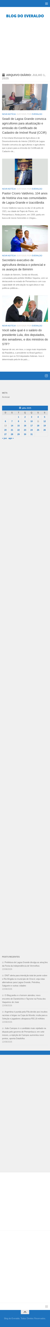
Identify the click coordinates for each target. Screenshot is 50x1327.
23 (25, 430)
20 (5, 430)
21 (12, 430)
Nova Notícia (9, 114)
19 (44, 425)
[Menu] (46, 3)
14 (12, 425)
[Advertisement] (25, 45)
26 (44, 430)
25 (38, 430)
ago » (11, 438)
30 (25, 434)
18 (38, 425)
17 (31, 425)
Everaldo (37, 114)
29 (18, 434)
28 (12, 434)
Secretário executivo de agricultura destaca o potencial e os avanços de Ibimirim (23, 264)
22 (18, 430)
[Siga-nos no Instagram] (46, 375)
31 (31, 434)
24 (31, 430)
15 (18, 425)
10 (31, 421)
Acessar (6, 397)
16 (25, 425)
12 (44, 421)
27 (5, 434)
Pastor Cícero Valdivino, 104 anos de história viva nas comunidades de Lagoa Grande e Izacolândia (25, 198)
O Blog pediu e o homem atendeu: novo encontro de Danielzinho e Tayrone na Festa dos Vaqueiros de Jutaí (24, 998)
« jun (4, 438)
